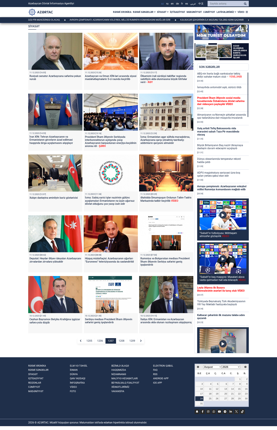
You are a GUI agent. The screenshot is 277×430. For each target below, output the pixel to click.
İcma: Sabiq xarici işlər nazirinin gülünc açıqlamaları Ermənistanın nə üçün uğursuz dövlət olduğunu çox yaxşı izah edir (109, 200)
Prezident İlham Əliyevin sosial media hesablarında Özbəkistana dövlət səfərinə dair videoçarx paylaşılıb (220, 100)
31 (201, 403)
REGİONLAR (34, 382)
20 (225, 393)
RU (167, 3)
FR (182, 3)
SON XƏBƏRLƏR (209, 67)
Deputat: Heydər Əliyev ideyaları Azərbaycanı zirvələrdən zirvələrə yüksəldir (55, 260)
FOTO (73, 391)
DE (177, 3)
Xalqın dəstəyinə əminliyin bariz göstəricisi (53, 197)
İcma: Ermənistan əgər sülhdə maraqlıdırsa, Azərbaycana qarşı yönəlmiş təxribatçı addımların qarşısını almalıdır (165, 140)
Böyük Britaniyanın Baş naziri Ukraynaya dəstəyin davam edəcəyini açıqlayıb (220, 147)
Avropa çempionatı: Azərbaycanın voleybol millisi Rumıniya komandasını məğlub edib (94, 19)
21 (232, 393)
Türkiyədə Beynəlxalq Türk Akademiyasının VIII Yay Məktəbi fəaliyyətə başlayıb (221, 303)
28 (232, 398)
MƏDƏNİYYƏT (194, 12)
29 (239, 398)
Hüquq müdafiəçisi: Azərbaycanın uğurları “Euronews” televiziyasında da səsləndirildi (109, 260)
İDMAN (74, 370)
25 (210, 398)
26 (217, 398)
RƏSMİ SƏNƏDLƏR (143, 12)
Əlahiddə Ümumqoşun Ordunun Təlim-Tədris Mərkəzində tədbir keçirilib (165, 199)
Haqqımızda (118, 370)
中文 (201, 3)
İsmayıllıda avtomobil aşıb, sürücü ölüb (219, 87)
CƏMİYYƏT (209, 12)
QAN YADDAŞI (77, 378)
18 (210, 393)
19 (217, 393)
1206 (100, 340)
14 (232, 389)
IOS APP (157, 382)
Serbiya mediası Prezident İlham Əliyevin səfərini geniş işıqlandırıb (108, 321)
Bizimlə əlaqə (120, 365)
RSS (155, 374)
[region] (223, 212)
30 (246, 398)
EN (172, 3)
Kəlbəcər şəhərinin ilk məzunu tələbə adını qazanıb (186, 19)
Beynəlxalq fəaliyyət (125, 382)
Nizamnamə (118, 374)
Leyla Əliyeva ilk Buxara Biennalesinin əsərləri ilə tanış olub (221, 289)
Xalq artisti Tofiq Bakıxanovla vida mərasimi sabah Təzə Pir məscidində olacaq (218, 131)
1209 (132, 340)
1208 (121, 340)
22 (239, 393)
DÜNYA (74, 374)
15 (239, 389)
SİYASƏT (162, 12)
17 (201, 393)
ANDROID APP (160, 378)
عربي (193, 3)
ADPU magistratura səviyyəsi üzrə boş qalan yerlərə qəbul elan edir (218, 174)
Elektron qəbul (163, 365)
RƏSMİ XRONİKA (122, 12)
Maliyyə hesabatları (124, 378)
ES (186, 3)
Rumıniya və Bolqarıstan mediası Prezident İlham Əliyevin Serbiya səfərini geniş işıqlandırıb (165, 261)
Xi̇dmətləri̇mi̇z (120, 387)
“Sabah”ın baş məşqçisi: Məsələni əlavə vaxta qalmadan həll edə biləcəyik (223, 278)
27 (225, 398)
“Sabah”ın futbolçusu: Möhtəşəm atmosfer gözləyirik (218, 235)
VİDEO (241, 12)
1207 (111, 340)
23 (246, 393)
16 (246, 389)
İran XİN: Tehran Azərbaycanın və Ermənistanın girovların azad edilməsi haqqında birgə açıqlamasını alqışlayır (51, 139)
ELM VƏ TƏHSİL (78, 365)
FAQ (155, 370)
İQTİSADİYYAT (177, 12)
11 (210, 389)
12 (217, 389)
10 (201, 389)
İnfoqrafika (77, 382)
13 (225, 389)
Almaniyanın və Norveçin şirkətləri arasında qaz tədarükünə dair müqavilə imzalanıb (221, 116)
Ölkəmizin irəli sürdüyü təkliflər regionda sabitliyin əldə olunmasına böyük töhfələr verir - (163, 79)
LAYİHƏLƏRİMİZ (226, 12)
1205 (89, 340)
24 (201, 398)
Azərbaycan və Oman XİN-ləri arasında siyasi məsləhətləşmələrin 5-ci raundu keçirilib (110, 78)
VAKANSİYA (117, 391)
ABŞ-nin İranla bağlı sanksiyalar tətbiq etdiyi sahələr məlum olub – (219, 75)
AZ (162, 3)
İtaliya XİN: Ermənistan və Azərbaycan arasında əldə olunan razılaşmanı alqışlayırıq (166, 321)
